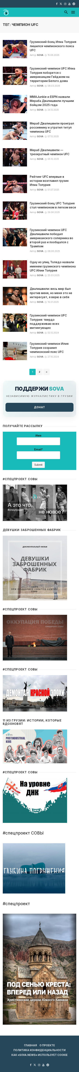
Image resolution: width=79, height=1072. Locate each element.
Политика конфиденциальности (39, 1050)
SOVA (40, 55)
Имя (38, 435)
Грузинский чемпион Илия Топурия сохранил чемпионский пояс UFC (49, 348)
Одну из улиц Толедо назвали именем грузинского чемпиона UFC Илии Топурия (53, 266)
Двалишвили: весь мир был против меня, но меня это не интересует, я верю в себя (51, 293)
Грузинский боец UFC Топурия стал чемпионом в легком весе (53, 205)
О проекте (47, 1045)
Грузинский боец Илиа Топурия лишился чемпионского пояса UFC (53, 46)
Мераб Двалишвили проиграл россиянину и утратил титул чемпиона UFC (52, 127)
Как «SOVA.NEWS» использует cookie (39, 1054)
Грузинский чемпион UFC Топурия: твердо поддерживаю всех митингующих (48, 321)
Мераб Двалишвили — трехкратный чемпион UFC (49, 152)
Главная (30, 1045)
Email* (38, 449)
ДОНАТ (39, 407)
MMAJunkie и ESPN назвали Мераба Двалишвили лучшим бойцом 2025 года (52, 101)
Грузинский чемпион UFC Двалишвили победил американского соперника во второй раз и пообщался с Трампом (51, 238)
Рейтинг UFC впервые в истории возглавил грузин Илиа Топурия (49, 181)
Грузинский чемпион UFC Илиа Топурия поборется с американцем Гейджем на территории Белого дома (52, 74)
